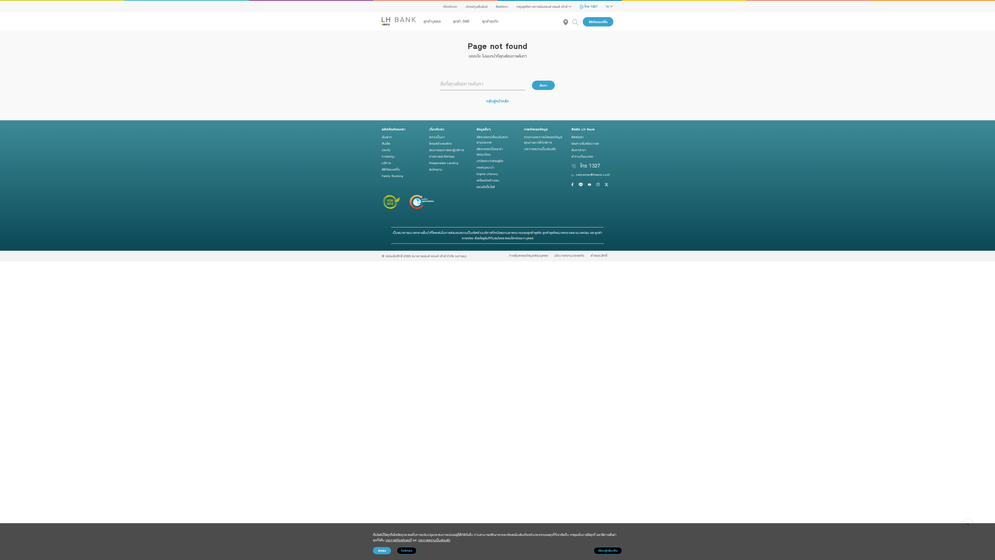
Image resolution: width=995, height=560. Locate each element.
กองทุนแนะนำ (485, 167)
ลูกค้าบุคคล (432, 21)
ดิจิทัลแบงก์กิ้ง (598, 22)
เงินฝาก (387, 137)
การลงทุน (388, 156)
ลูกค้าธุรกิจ (490, 21)
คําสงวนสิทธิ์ (599, 255)
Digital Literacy (487, 174)
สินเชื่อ (386, 143)
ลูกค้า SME (462, 21)
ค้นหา (543, 85)
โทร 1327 (591, 6)
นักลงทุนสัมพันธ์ (476, 6)
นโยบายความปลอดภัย (569, 255)
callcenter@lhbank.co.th (593, 174)
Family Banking (392, 176)
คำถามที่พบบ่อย (582, 156)
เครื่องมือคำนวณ (488, 180)
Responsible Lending (443, 163)
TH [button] (608, 6)
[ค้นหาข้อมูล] (577, 22)
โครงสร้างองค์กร (440, 143)
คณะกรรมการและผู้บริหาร (446, 150)
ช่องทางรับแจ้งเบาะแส (585, 143)
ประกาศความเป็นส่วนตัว (540, 149)
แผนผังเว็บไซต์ (486, 187)
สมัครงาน (435, 169)
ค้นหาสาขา (578, 150)
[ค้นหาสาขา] (567, 22)
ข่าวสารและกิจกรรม (442, 156)
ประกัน (386, 150)
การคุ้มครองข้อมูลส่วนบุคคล (528, 255)
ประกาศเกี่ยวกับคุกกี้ (399, 540)
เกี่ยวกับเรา (450, 6)
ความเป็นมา (437, 137)
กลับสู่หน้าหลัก (497, 101)
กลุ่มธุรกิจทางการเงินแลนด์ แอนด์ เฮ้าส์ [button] (542, 6)
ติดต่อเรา (502, 6)
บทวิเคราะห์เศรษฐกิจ (490, 161)
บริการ (386, 163)
